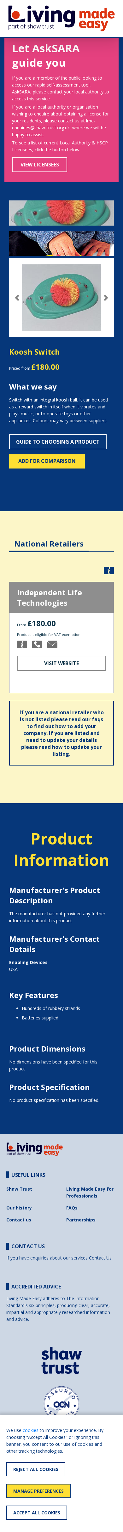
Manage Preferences (38, 1491)
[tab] (49, 538)
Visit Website (61, 663)
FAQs (72, 1208)
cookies (30, 1430)
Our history (19, 1208)
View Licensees (39, 164)
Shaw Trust (19, 1189)
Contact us (18, 1220)
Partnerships (81, 1220)
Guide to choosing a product (58, 441)
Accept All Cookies (36, 1513)
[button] (17, 297)
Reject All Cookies (35, 1469)
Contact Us (100, 1258)
